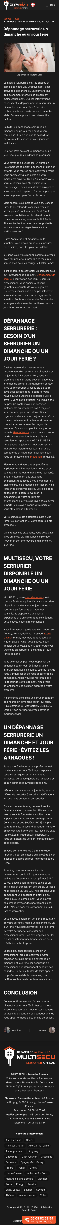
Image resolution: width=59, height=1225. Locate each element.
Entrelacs (11, 1162)
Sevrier (28, 1189)
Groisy (33, 1167)
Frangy (21, 1167)
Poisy (9, 1184)
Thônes (10, 1195)
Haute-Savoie (21, 432)
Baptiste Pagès (29, 1210)
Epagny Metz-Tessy (32, 1162)
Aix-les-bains (13, 1140)
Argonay (34, 1151)
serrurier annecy (34, 597)
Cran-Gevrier (29, 1156)
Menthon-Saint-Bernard (19, 1178)
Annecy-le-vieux (15, 1151)
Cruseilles (46, 1156)
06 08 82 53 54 (37, 1122)
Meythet (42, 1178)
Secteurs (18, 1220)
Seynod (40, 1189)
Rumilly (32, 1184)
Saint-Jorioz (13, 1189)
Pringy (19, 1184)
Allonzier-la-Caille (38, 1145)
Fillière (9, 1167)
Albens (29, 1140)
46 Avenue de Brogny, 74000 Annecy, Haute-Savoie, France (30, 1102)
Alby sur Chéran (15, 1145)
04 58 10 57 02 (36, 1110)
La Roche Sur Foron (37, 1173)
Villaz (43, 1195)
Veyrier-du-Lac (27, 1195)
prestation (36, 456)
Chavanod (11, 1156)
